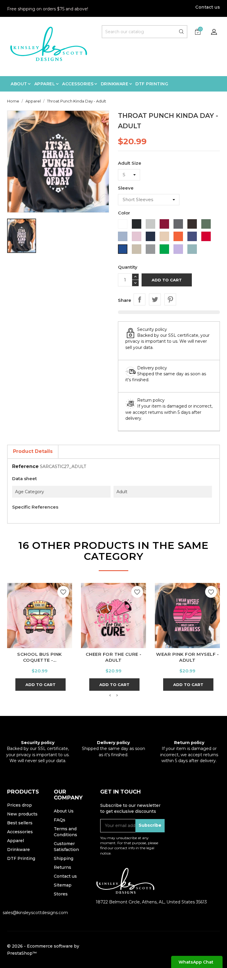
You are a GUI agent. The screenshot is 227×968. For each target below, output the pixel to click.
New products (22, 814)
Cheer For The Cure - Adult (114, 657)
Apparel (15, 840)
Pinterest (170, 299)
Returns (62, 867)
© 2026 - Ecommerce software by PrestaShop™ (43, 949)
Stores (61, 894)
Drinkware (18, 849)
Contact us (207, 7)
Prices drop (19, 805)
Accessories (20, 831)
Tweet (155, 299)
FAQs (59, 820)
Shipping (63, 858)
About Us (64, 811)
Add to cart (167, 280)
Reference (25, 466)
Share (139, 299)
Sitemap (63, 885)
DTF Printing (21, 858)
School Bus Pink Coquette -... (39, 657)
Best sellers (20, 823)
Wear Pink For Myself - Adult (187, 657)
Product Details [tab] (33, 451)
